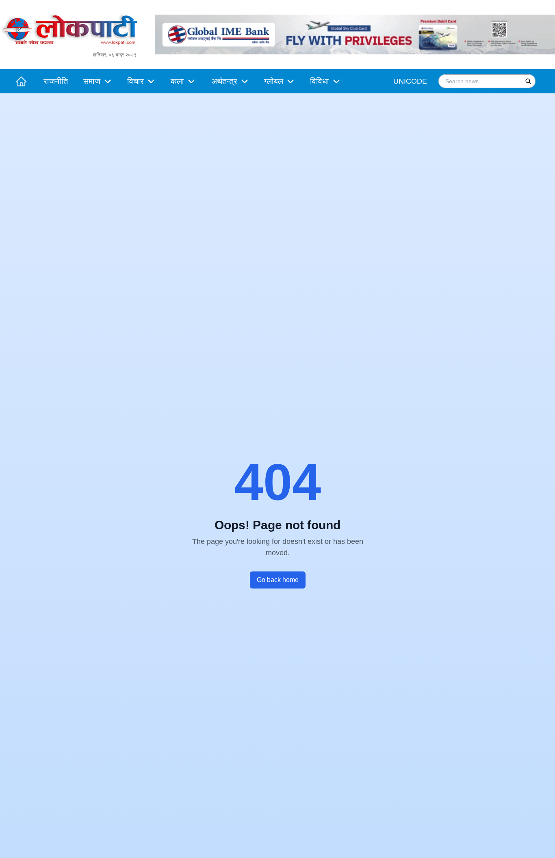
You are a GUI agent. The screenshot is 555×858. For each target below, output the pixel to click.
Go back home (278, 579)
